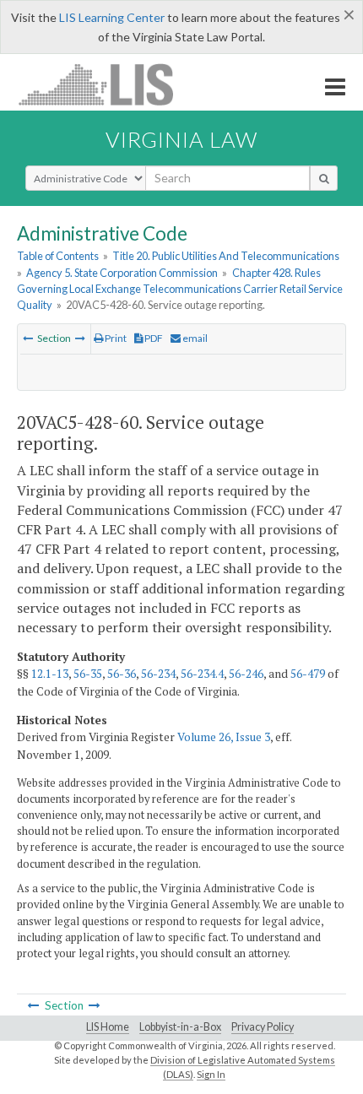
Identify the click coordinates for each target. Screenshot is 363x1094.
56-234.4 (202, 673)
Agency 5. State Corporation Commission (122, 272)
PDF (153, 338)
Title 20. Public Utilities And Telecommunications (225, 256)
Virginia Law (181, 139)
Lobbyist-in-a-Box (180, 1027)
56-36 (121, 673)
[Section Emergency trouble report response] (28, 338)
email (194, 338)
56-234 (158, 673)
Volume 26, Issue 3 (223, 737)
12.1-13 (49, 673)
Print (115, 338)
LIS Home (107, 1027)
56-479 (307, 673)
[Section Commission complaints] (80, 338)
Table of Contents (58, 256)
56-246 (246, 673)
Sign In (211, 1074)
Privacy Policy (262, 1027)
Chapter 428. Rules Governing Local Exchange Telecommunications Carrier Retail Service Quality (180, 288)
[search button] (324, 178)
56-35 (87, 673)
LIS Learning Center (112, 17)
